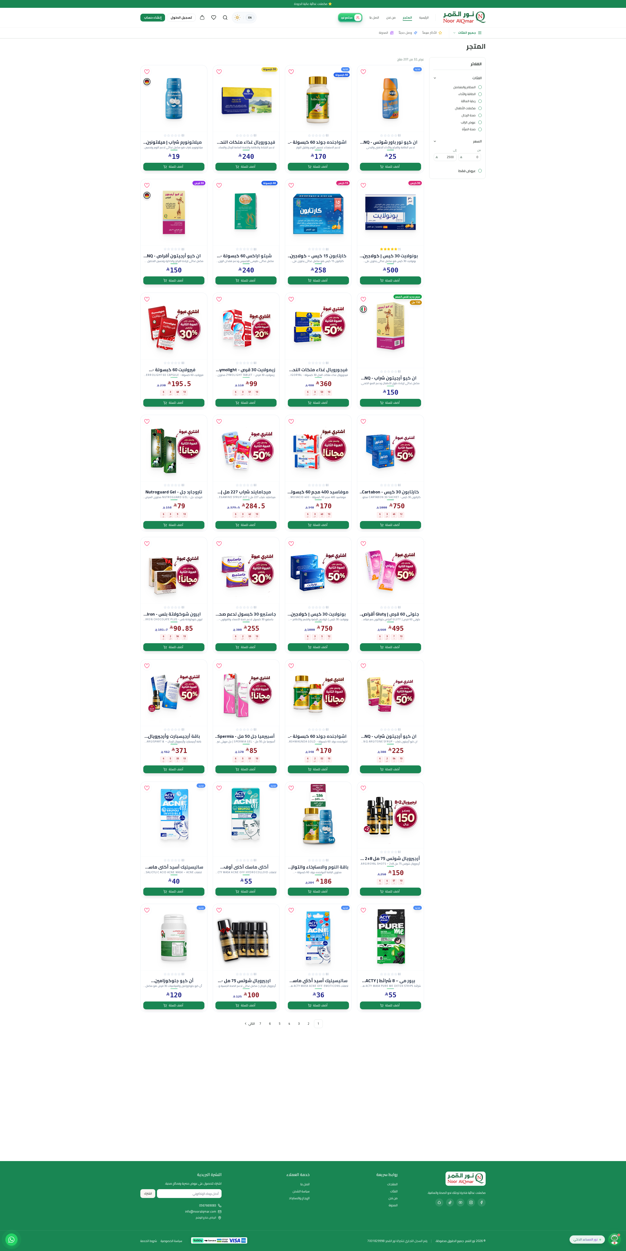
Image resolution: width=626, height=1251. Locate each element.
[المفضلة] (214, 17)
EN (250, 17)
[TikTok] (450, 1202)
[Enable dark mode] (237, 17)
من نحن (391, 17)
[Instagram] (471, 1202)
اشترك (148, 1193)
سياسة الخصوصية (171, 1241)
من (479, 150)
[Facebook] (481, 1202)
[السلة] (202, 17)
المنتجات (392, 1184)
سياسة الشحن (301, 1191)
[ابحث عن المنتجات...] (225, 17)
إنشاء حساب (153, 17)
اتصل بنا (374, 17)
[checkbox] (480, 87)
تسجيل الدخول (181, 17)
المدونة (393, 1205)
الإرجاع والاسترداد (299, 1198)
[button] (363, 71)
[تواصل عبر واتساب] (11, 1239)
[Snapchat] (439, 1202)
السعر (477, 141)
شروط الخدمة (148, 1241)
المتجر (407, 17)
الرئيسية (424, 17)
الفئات (477, 78)
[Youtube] (460, 1202)
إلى (455, 150)
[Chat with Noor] (614, 1239)
